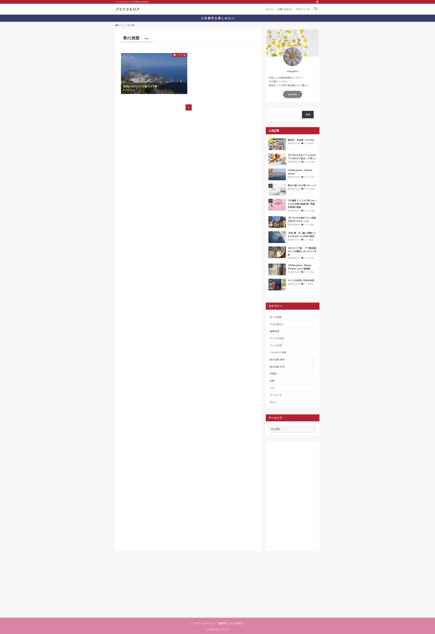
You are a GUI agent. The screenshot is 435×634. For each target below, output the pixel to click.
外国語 (273, 373)
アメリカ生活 (277, 338)
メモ (272, 387)
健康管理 (274, 331)
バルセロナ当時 (278, 352)
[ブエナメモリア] (128, 9)
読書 (272, 380)
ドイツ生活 (276, 345)
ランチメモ (276, 394)
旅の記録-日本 (277, 366)
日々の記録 (276, 317)
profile (292, 94)
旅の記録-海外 (277, 359)
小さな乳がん (277, 324)
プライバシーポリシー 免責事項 (210, 623)
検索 (308, 114)
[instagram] (317, 2)
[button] (315, 9)
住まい (273, 402)
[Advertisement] (292, 495)
